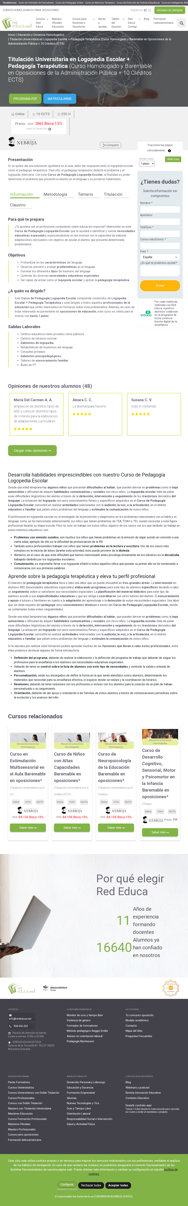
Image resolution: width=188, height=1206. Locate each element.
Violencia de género (79, 1020)
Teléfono (146, 227)
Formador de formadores (82, 1025)
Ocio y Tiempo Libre (79, 1108)
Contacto (131, 1025)
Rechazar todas (91, 1185)
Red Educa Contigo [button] (132, 22)
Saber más (26, 827)
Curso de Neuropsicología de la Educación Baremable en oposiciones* (115, 774)
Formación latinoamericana (24, 1140)
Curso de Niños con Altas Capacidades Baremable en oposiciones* (71, 774)
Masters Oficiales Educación (58, 22)
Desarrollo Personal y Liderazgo (86, 1082)
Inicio (11, 35)
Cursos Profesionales (21, 1098)
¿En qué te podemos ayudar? (158, 263)
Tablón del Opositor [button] (116, 22)
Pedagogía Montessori (80, 1041)
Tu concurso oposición (139, 1015)
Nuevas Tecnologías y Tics (83, 1103)
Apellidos (146, 215)
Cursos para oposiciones (23, 1134)
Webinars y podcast (137, 1087)
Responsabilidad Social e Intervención (89, 1119)
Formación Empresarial (81, 1092)
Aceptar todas (118, 1185)
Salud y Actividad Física (81, 1124)
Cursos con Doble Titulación (25, 1103)
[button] (24, 194)
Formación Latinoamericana (163, 20)
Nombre (146, 203)
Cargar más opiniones (31, 450)
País (144, 251)
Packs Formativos (19, 1082)
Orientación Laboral (78, 1113)
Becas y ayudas (102, 22)
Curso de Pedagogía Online (69, 2)
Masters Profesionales (22, 1129)
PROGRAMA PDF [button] (25, 99)
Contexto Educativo (137, 1098)
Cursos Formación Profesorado (27, 1119)
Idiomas (72, 1098)
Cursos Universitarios (21, 1087)
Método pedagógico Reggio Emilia (87, 1030)
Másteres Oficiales (19, 1124)
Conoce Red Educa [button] (40, 22)
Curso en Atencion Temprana (100, 2)
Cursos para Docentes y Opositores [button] (79, 22)
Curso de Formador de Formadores (36, 2)
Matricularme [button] (60, 99)
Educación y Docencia (80, 1087)
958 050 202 (21, 1026)
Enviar (160, 285)
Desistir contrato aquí (138, 1105)
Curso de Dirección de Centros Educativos (138, 2)
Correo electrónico (153, 239)
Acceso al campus (169, 10)
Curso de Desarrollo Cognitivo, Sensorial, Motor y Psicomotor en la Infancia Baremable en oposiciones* (159, 776)
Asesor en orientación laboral (84, 1036)
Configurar (67, 1184)
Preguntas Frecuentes (139, 1036)
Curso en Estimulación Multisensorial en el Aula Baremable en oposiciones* (28, 774)
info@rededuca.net (20, 1018)
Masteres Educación (20, 1113)
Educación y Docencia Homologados (40, 35)
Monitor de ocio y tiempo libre (85, 1015)
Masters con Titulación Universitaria (29, 1108)
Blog (146, 18)
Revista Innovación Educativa (143, 1092)
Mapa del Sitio (134, 1030)
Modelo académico (137, 1020)
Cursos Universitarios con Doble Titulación (33, 1092)
